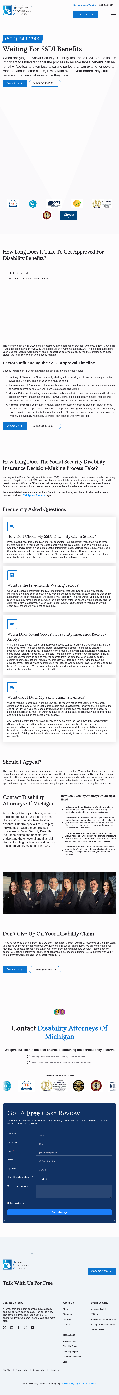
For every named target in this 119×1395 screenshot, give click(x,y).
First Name (12, 1134)
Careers (66, 1324)
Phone (10, 1160)
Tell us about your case (18, 1186)
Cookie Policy (39, 1370)
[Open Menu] (113, 14)
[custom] (4, 1327)
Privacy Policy (22, 1370)
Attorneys (67, 1314)
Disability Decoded (71, 1346)
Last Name (12, 1142)
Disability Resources (72, 1341)
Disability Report (70, 1351)
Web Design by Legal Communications (78, 1383)
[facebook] (18, 1327)
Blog (65, 1362)
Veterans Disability (99, 1309)
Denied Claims (97, 1330)
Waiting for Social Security (103, 1324)
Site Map (7, 1370)
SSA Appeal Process (33, 495)
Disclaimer (54, 1370)
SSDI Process (97, 1314)
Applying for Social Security (103, 1319)
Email (9, 1151)
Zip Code (11, 1168)
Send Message (59, 1212)
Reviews (67, 1319)
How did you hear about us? (20, 1177)
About (65, 1309)
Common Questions (72, 1356)
